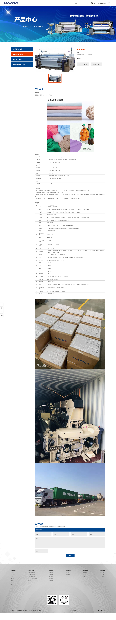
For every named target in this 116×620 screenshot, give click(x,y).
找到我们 (102, 572)
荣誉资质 (12, 584)
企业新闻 (51, 572)
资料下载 (102, 574)
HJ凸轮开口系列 (17, 59)
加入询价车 (82, 64)
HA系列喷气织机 (17, 49)
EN (95, 3)
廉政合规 (12, 588)
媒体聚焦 (51, 576)
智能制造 (12, 580)
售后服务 (30, 580)
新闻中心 (51, 570)
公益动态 (85, 572)
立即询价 (95, 64)
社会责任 (85, 576)
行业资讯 (51, 574)
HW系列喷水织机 (18, 54)
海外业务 (68, 574)
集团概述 (12, 572)
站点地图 (74, 610)
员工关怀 (85, 574)
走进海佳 (13, 570)
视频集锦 (51, 578)
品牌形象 (12, 576)
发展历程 (12, 582)
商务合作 (68, 570)
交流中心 (102, 570)
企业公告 (51, 580)
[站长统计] (46, 611)
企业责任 (85, 570)
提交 (70, 555)
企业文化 (12, 578)
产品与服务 (31, 570)
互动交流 (102, 576)
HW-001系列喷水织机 (19, 64)
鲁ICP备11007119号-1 (38, 610)
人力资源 (12, 586)
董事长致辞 (13, 574)
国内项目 (68, 572)
